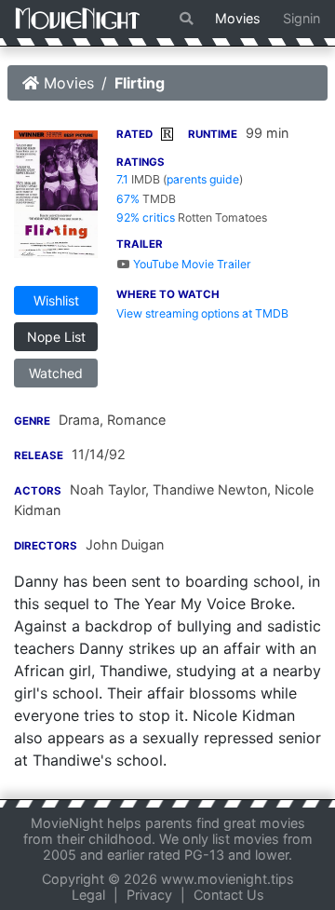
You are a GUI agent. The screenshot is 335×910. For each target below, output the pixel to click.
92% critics (145, 217)
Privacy (149, 895)
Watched (56, 373)
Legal (88, 895)
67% (128, 199)
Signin (301, 18)
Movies (238, 18)
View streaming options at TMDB (202, 313)
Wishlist (56, 300)
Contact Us (229, 895)
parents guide (203, 179)
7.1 (122, 179)
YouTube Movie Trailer (190, 264)
